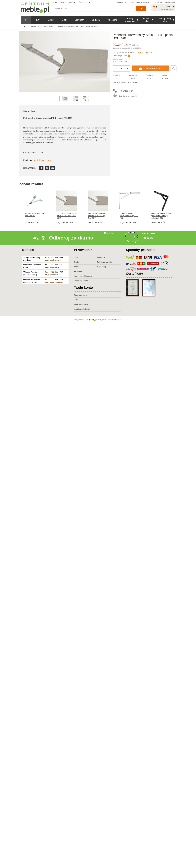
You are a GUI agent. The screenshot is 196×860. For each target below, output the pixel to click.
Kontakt (72, 2)
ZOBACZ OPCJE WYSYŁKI (148, 53)
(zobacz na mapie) (30, 275)
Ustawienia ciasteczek (82, 309)
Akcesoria (112, 20)
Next (107, 65)
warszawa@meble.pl (54, 282)
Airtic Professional (42, 160)
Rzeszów (147, 237)
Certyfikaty (134, 273)
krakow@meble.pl (52, 274)
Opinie (76, 262)
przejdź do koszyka (168, 10)
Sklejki (51, 20)
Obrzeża (96, 20)
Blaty (64, 20)
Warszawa (148, 233)
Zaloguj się (158, 2)
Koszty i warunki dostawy (83, 276)
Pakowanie (78, 271)
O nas (55, 2)
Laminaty (79, 20)
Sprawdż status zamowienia (139, 2)
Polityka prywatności (104, 262)
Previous (22, 65)
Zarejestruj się (170, 2)
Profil (76, 300)
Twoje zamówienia (80, 295)
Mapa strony (101, 267)
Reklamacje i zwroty (81, 281)
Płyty (37, 20)
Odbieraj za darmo (71, 238)
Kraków (109, 233)
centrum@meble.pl (53, 260)
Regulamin (101, 257)
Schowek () (121, 2)
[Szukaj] (141, 8)
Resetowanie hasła (81, 304)
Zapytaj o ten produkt (128, 96)
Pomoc (63, 2)
